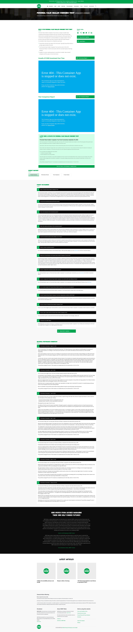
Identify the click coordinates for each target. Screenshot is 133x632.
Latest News (82, 41)
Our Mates (51, 6)
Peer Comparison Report (83, 96)
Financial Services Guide (81, 613)
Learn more (39, 621)
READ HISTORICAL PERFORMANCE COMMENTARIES (66, 166)
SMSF (55, 6)
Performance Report (82, 58)
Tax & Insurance (69, 6)
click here (76, 250)
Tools (81, 6)
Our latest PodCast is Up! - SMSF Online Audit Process (66, 2)
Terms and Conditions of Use (82, 611)
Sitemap (78, 622)
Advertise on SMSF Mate (61, 620)
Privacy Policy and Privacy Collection (83, 615)
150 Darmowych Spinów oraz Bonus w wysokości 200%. (86, 581)
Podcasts (86, 6)
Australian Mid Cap (49, 15)
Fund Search (76, 6)
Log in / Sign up (81, 1)
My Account (91, 6)
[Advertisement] (66, 24)
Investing (63, 6)
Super (59, 6)
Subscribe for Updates (84, 37)
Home (47, 6)
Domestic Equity (43, 15)
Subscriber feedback (81, 620)
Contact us (59, 618)
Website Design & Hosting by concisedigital (69, 627)
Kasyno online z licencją (63, 580)
